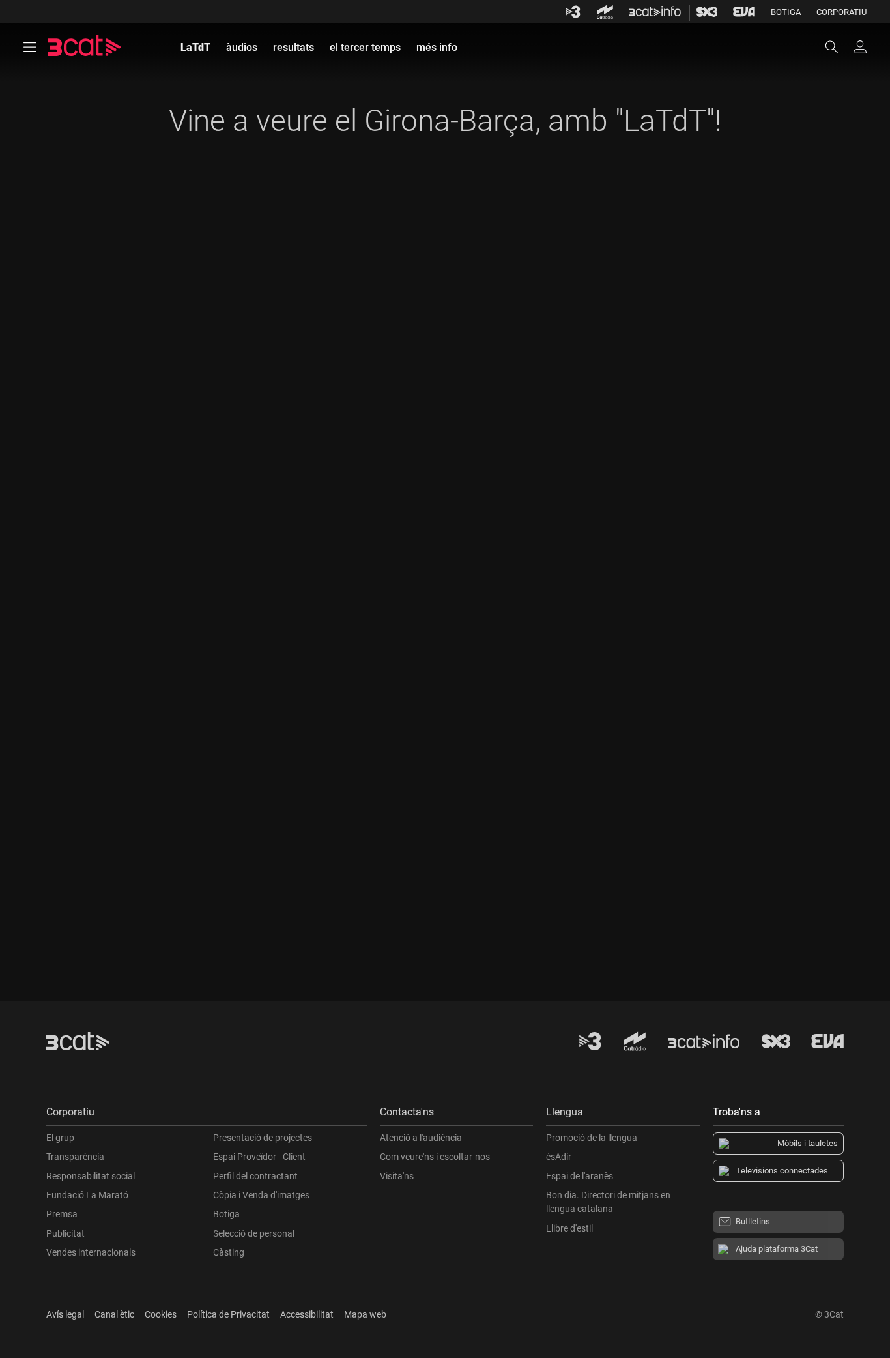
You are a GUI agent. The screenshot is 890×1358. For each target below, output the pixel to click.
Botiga (786, 12)
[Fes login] (860, 47)
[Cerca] (838, 47)
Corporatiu (841, 12)
